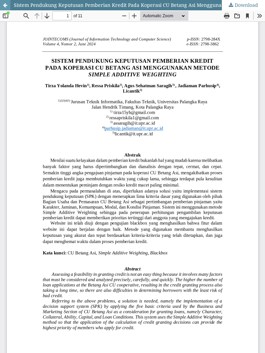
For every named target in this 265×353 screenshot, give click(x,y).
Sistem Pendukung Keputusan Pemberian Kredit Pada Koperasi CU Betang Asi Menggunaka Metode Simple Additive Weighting (139, 5)
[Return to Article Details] (5, 5)
